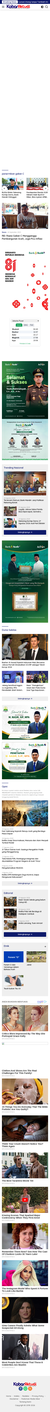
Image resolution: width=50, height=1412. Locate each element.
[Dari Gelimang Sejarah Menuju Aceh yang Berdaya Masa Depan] (25, 813)
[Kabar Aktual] (18, 7)
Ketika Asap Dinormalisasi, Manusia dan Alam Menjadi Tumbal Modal (25, 841)
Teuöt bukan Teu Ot (12, 988)
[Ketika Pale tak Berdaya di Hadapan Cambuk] (10, 913)
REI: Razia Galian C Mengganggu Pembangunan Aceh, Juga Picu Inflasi (22, 237)
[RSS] (30, 1389)
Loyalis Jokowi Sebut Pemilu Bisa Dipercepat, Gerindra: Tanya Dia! (37, 194)
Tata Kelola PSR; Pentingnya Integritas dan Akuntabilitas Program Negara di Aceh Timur (21, 860)
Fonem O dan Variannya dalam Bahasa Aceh (11, 967)
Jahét (29, 965)
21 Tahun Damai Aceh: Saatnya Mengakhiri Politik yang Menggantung (23, 850)
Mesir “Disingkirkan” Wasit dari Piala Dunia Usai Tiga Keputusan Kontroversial (36, 687)
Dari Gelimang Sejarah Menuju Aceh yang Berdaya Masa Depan (23, 832)
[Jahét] (36, 956)
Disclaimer (14, 1399)
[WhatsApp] (25, 1389)
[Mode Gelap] (42, 7)
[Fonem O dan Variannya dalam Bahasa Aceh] (13, 956)
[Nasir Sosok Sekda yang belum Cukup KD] (10, 901)
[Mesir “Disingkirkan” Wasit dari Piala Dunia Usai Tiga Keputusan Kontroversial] (37, 677)
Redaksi (25, 1396)
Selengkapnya (24, 532)
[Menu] (3, 7)
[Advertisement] (25, 35)
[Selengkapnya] (45, 946)
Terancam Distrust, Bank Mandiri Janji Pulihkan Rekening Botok (24, 501)
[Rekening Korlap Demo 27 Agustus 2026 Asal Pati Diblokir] (10, 523)
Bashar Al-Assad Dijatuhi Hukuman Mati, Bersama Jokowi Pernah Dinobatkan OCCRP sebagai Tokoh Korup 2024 (23, 664)
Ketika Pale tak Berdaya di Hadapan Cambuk (30, 912)
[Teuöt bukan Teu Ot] (13, 980)
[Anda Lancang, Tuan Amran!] (10, 925)
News (4, 232)
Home (8, 1396)
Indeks (16, 1396)
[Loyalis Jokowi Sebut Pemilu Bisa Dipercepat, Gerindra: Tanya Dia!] (37, 184)
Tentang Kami (25, 1402)
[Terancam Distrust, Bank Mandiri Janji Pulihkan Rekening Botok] (25, 483)
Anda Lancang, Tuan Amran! (31, 923)
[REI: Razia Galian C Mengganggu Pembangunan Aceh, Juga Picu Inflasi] (25, 216)
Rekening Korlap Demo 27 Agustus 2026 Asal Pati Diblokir (32, 522)
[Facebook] (21, 1389)
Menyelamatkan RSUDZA (12, 868)
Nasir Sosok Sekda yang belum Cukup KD (32, 901)
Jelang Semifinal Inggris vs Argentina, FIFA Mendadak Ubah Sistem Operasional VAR (12, 687)
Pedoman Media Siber (30, 1399)
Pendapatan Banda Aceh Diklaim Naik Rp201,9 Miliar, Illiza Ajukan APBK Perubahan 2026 (12, 194)
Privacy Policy (38, 1396)
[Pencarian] (46, 7)
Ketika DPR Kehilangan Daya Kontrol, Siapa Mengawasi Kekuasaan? (20, 876)
